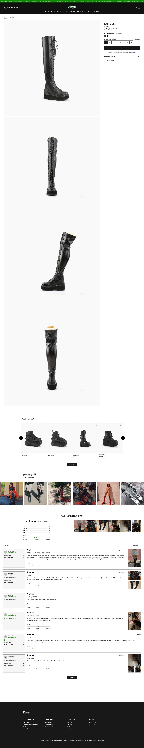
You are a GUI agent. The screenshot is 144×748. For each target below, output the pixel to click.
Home (5, 18)
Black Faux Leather (105, 36)
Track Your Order (49, 726)
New (52, 11)
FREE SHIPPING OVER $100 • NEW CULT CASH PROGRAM (29, 1)
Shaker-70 (76, 455)
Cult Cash (69, 724)
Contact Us (26, 722)
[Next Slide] (140, 526)
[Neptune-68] (59, 438)
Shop (46, 11)
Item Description (109, 56)
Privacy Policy (79, 740)
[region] (107, 526)
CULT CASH (96, 11)
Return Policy (48, 722)
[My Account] (5, 8)
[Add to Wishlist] (44, 425)
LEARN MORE (71, 719)
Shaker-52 (101, 454)
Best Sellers (60, 11)
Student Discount (71, 726)
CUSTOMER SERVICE (29, 719)
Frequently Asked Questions (30, 724)
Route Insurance (49, 729)
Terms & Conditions (69, 740)
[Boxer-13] (33, 438)
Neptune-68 (51, 455)
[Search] (132, 7)
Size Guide (25, 726)
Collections (70, 11)
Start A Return (49, 724)
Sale (89, 11)
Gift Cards (25, 729)
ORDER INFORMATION (51, 719)
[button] (111, 29)
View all (71, 464)
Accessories (80, 11)
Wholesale (70, 729)
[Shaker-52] (110, 438)
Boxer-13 (24, 455)
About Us (69, 722)
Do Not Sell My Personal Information (94, 740)
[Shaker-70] (85, 438)
